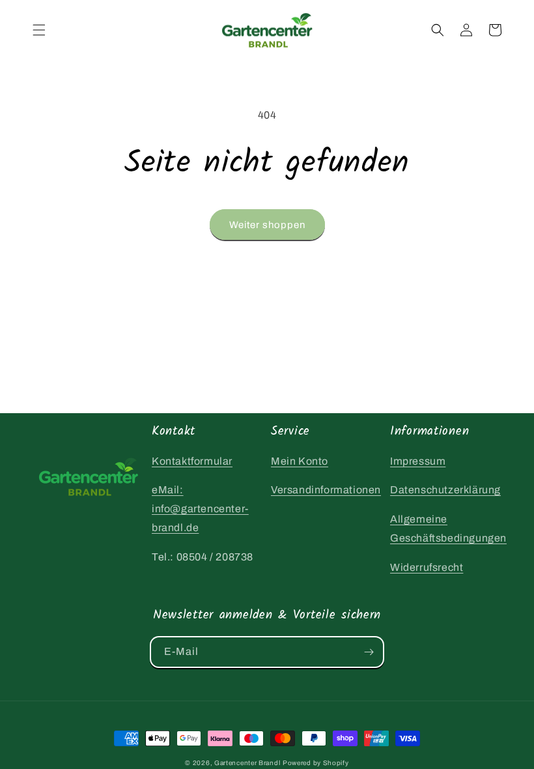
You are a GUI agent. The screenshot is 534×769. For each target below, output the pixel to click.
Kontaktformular (192, 461)
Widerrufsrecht (426, 567)
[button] (39, 30)
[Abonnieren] (368, 652)
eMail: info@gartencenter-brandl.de (200, 508)
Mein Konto (299, 461)
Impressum (417, 461)
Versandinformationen (326, 489)
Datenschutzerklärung (445, 489)
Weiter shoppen (267, 225)
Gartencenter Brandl (247, 762)
